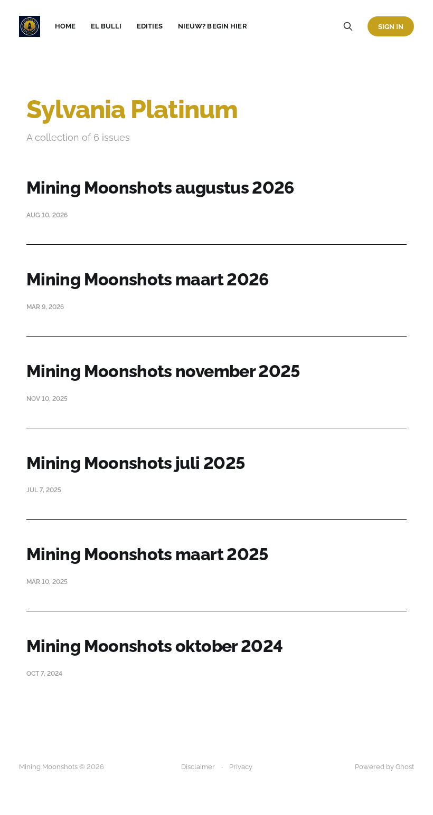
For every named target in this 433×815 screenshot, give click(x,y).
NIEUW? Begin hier (212, 26)
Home (65, 26)
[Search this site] (348, 26)
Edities (150, 26)
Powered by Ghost (384, 767)
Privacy (240, 767)
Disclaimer (198, 767)
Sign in (391, 27)
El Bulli (106, 26)
